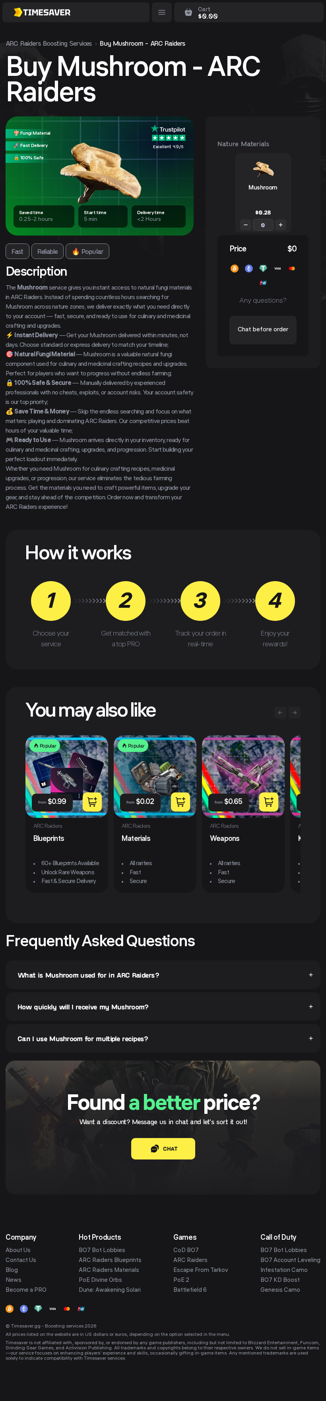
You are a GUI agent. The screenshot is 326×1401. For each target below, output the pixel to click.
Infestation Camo (284, 1271)
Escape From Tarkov (200, 1271)
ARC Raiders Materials (109, 1271)
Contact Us (21, 1261)
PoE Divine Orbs (100, 1280)
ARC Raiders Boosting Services (49, 43)
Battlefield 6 (190, 1290)
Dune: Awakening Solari (110, 1290)
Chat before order (263, 330)
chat (170, 1148)
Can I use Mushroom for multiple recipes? (82, 1038)
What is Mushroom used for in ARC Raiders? (88, 975)
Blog (12, 1271)
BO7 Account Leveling (290, 1261)
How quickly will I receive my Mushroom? (82, 1007)
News (13, 1280)
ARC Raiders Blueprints (110, 1261)
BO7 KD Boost (280, 1280)
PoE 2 (181, 1280)
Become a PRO (26, 1290)
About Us (18, 1251)
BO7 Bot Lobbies (102, 1251)
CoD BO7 (186, 1251)
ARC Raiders (190, 1261)
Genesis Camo (280, 1290)
